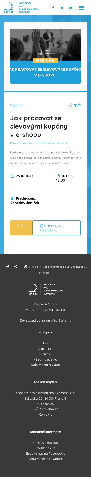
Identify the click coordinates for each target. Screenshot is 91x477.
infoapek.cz (45, 448)
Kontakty (45, 414)
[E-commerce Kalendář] (25, 266)
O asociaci (45, 349)
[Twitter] (63, 8)
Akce (35, 266)
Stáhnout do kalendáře (52, 227)
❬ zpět (75, 105)
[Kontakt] (71, 8)
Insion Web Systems (56, 320)
